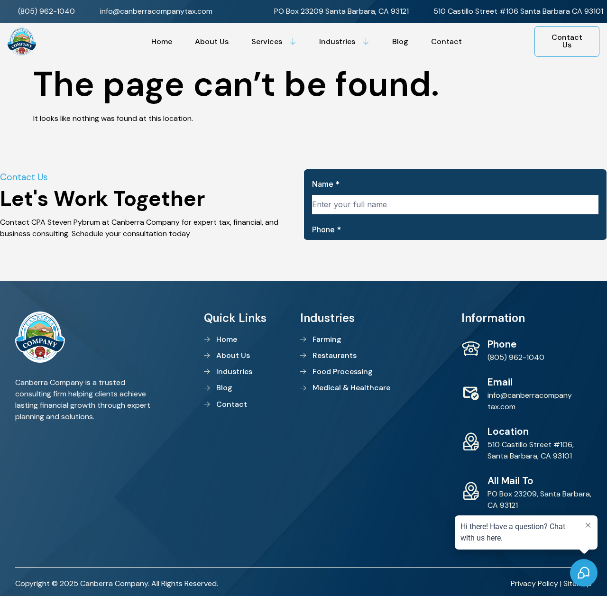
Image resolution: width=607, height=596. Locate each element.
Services (266, 41)
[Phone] (470, 348)
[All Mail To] (470, 491)
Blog (400, 41)
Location (508, 431)
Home (161, 41)
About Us (212, 41)
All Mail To (510, 480)
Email (500, 382)
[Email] (470, 392)
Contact (446, 41)
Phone (501, 344)
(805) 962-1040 (515, 357)
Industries (337, 41)
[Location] (470, 441)
